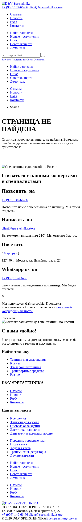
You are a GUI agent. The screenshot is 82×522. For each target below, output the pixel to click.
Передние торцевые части (29, 440)
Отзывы (16, 14)
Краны (15, 363)
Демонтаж (17, 48)
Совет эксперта (21, 44)
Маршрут (11, 253)
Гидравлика (18, 444)
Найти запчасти (21, 33)
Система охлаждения (25, 426)
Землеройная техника (25, 367)
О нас (14, 40)
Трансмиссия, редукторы (28, 452)
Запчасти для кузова (24, 422)
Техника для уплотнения (28, 359)
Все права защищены (61, 518)
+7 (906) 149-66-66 (15, 7)
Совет (29, 59)
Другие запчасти (22, 455)
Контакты (17, 25)
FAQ (13, 22)
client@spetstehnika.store (45, 7)
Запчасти (6, 59)
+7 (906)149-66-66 (14, 278)
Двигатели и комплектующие (31, 433)
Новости (16, 18)
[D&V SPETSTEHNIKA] (20, 503)
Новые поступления (24, 36)
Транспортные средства (27, 371)
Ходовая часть (20, 448)
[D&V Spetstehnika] (16, 3)
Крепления (18, 418)
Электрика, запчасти (25, 429)
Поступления (19, 59)
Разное (15, 374)
